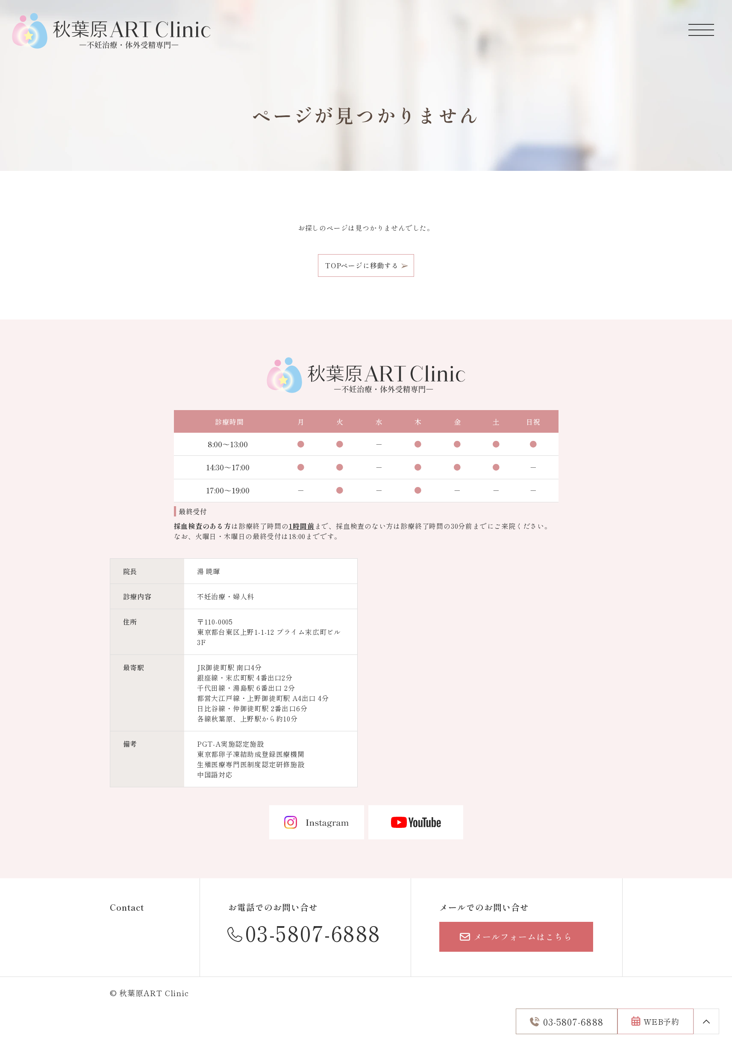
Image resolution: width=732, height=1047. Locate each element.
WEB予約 (662, 1021)
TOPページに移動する (362, 265)
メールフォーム (522, 936)
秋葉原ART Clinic (154, 992)
